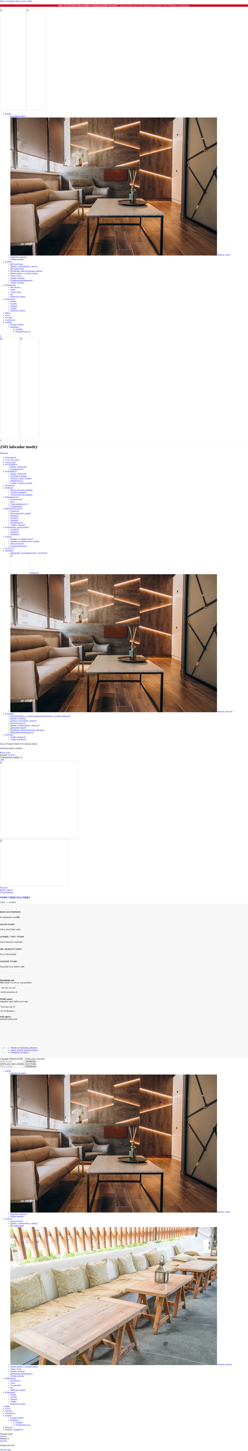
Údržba (13, 308)
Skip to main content (23, 1)
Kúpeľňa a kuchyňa (18, 257)
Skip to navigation (7, 1)
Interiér (13, 301)
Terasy (20, 264)
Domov (3, 744)
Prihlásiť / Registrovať (14, 1429)
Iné (11, 294)
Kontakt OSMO (17, 325)
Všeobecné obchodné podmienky (24, 1048)
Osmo (12, 290)
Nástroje (13, 306)
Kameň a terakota (17, 278)
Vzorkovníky (15, 292)
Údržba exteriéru (17, 283)
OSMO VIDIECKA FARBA (15, 897)
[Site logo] (13, 109)
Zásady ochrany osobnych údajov (24, 1050)
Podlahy (22, 116)
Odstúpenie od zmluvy (19, 1052)
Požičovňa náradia (17, 297)
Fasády (21, 269)
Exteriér (13, 304)
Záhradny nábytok (34, 271)
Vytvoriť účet (5, 1450)
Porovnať (9, 1427)
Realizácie (14, 327)
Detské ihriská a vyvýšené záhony (24, 273)
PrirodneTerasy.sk (23, 332)
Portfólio (19, 329)
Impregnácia (27, 280)
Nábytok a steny (223, 255)
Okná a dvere (15, 276)
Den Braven (15, 287)
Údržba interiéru (17, 259)
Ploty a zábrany (31, 266)
